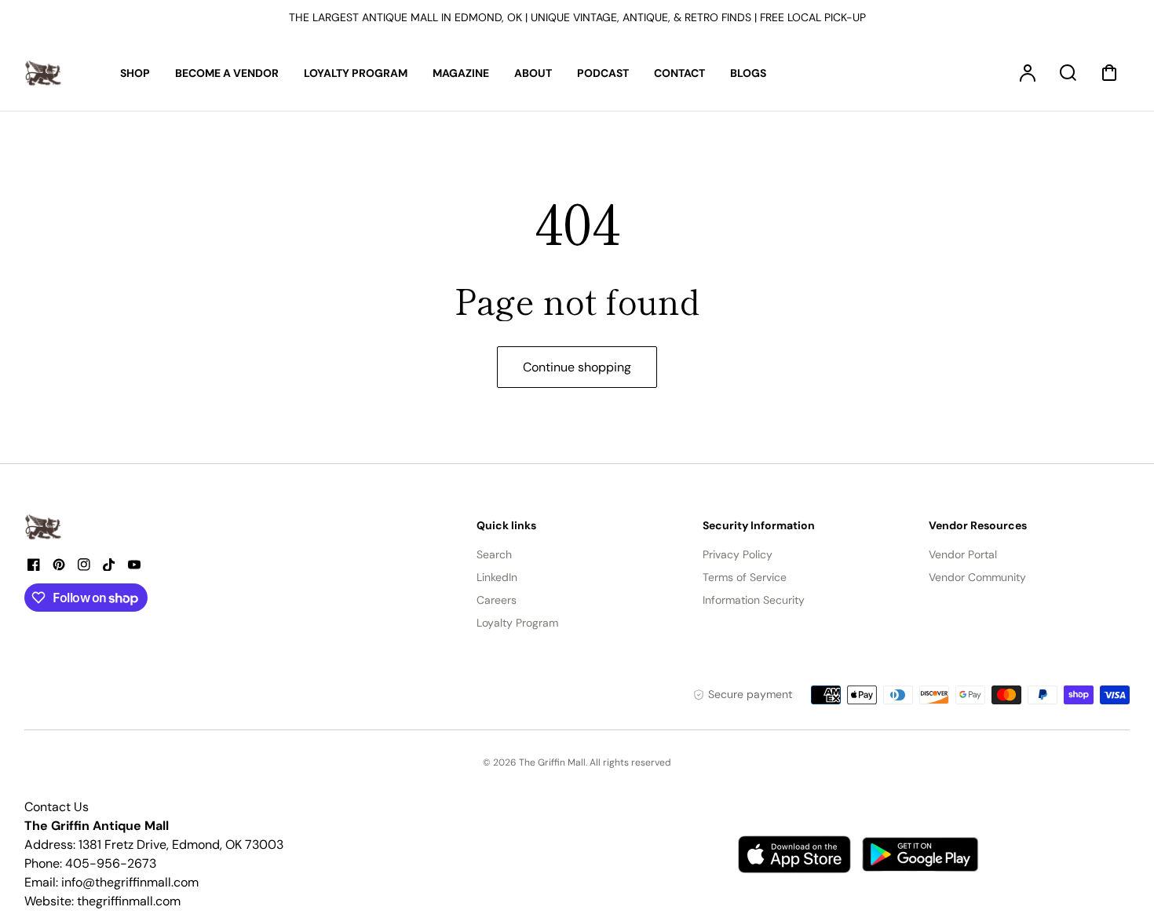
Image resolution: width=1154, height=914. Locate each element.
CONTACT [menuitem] (679, 73)
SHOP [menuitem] (135, 73)
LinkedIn (497, 577)
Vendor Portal (963, 554)
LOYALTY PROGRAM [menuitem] (355, 73)
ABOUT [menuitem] (533, 73)
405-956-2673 (110, 863)
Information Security (754, 600)
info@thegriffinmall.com (130, 882)
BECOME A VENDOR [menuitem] (227, 73)
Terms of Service (745, 577)
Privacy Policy (737, 554)
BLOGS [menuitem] (748, 73)
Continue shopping (577, 367)
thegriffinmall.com (129, 901)
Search (494, 554)
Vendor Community (977, 577)
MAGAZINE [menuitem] (461, 73)
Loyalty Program (517, 623)
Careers (497, 600)
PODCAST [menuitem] (603, 73)
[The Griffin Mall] (44, 527)
